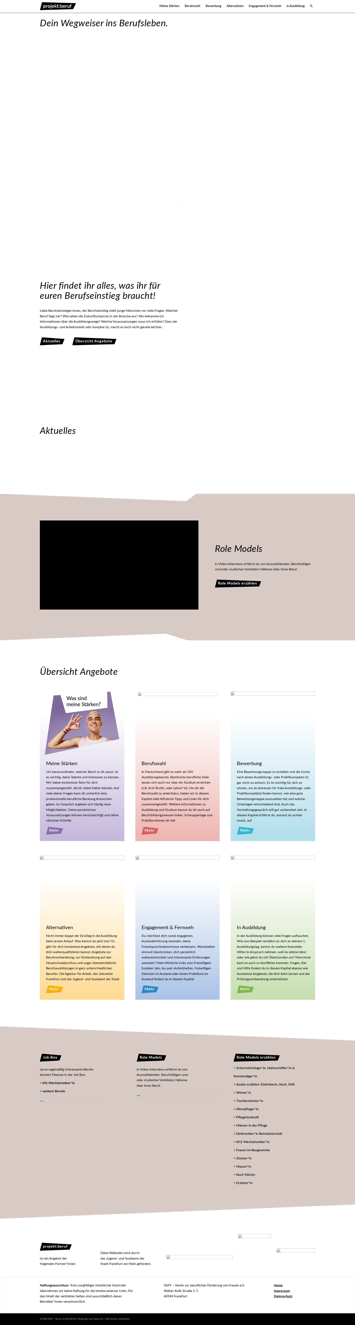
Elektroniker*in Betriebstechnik (259, 1133)
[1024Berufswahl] (177, 722)
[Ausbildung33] (273, 164)
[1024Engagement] (177, 887)
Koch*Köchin (245, 1174)
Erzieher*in (244, 1183)
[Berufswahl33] (177, 76)
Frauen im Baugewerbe (253, 1150)
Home (278, 1285)
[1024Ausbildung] (273, 887)
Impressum (282, 1291)
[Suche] (311, 6)
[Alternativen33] (77, 157)
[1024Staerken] (82, 723)
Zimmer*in (244, 1158)
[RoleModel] (177, 1116)
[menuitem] (169, 6)
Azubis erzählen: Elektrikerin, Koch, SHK (265, 1084)
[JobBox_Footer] (70, 1125)
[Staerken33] (77, 77)
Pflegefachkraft (247, 1117)
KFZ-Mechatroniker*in (253, 1142)
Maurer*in (243, 1166)
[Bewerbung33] (273, 80)
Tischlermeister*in (249, 1101)
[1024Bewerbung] (273, 723)
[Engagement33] (179, 159)
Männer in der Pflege (251, 1125)
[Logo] (58, 6)
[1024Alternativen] (82, 887)
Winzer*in (243, 1092)
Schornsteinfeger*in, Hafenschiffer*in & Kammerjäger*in (264, 1072)
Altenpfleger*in (247, 1109)
